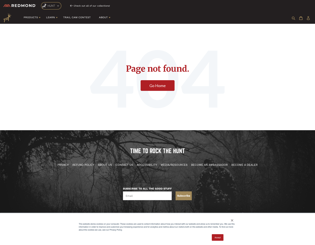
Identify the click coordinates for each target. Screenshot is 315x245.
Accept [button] (218, 237)
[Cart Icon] (301, 18)
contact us (124, 164)
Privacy (63, 164)
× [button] (232, 219)
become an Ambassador (209, 164)
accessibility (147, 164)
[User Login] (308, 18)
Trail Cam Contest (77, 17)
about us (105, 164)
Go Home (157, 85)
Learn (50, 17)
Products (31, 17)
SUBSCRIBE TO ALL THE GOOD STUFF (147, 188)
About (103, 17)
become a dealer (244, 164)
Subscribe (183, 195)
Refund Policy (83, 164)
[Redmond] (19, 5)
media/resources (174, 164)
